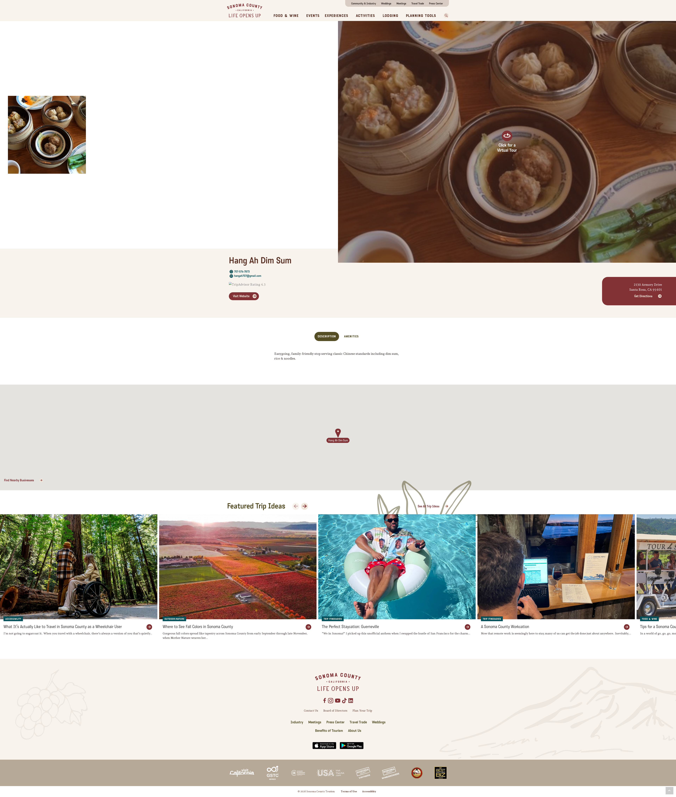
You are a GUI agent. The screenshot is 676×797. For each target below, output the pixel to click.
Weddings (386, 3)
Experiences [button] (336, 15)
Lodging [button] (390, 15)
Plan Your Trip (362, 710)
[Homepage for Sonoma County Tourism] (244, 10)
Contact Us (311, 710)
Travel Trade (417, 3)
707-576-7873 (242, 271)
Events (313, 15)
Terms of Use (349, 791)
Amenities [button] (351, 336)
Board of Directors (335, 710)
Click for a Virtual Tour (507, 148)
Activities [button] (365, 15)
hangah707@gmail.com (247, 275)
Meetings (401, 3)
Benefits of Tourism (329, 731)
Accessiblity (369, 791)
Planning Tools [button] (421, 15)
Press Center (436, 3)
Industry (297, 722)
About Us (354, 731)
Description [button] (327, 336)
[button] (445, 15)
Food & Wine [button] (286, 15)
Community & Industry (363, 3)
